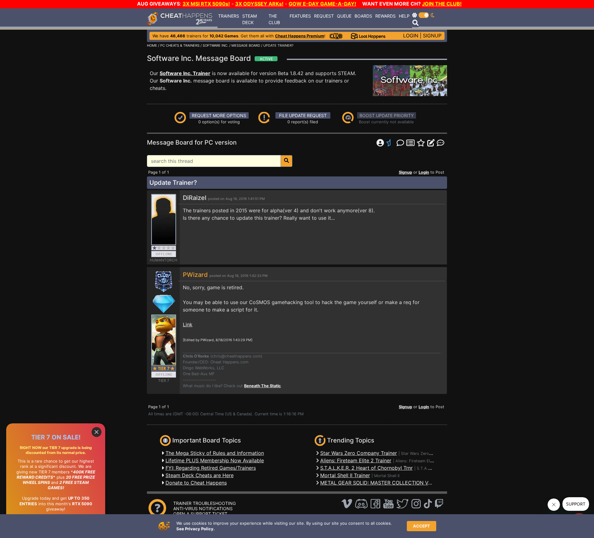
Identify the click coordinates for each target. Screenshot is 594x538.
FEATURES (300, 16)
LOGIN (410, 35)
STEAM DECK (249, 19)
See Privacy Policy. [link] (195, 528)
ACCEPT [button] (421, 525)
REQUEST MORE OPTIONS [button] (219, 115)
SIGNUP (432, 35)
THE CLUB (274, 19)
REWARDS (385, 16)
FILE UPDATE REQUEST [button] (303, 115)
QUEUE (344, 16)
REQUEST (324, 16)
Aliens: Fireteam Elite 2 (416, 461)
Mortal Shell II (386, 475)
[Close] (96, 432)
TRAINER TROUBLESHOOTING (204, 503)
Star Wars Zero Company (424, 453)
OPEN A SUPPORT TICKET (200, 513)
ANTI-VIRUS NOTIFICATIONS (203, 508)
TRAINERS (228, 16)
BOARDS (363, 16)
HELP (404, 16)
